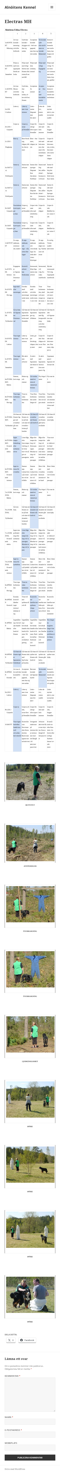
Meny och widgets (51, 10)
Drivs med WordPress (15, 1469)
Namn (9, 1417)
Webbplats (11, 1443)
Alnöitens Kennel (20, 7)
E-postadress (13, 1430)
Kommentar (12, 1376)
